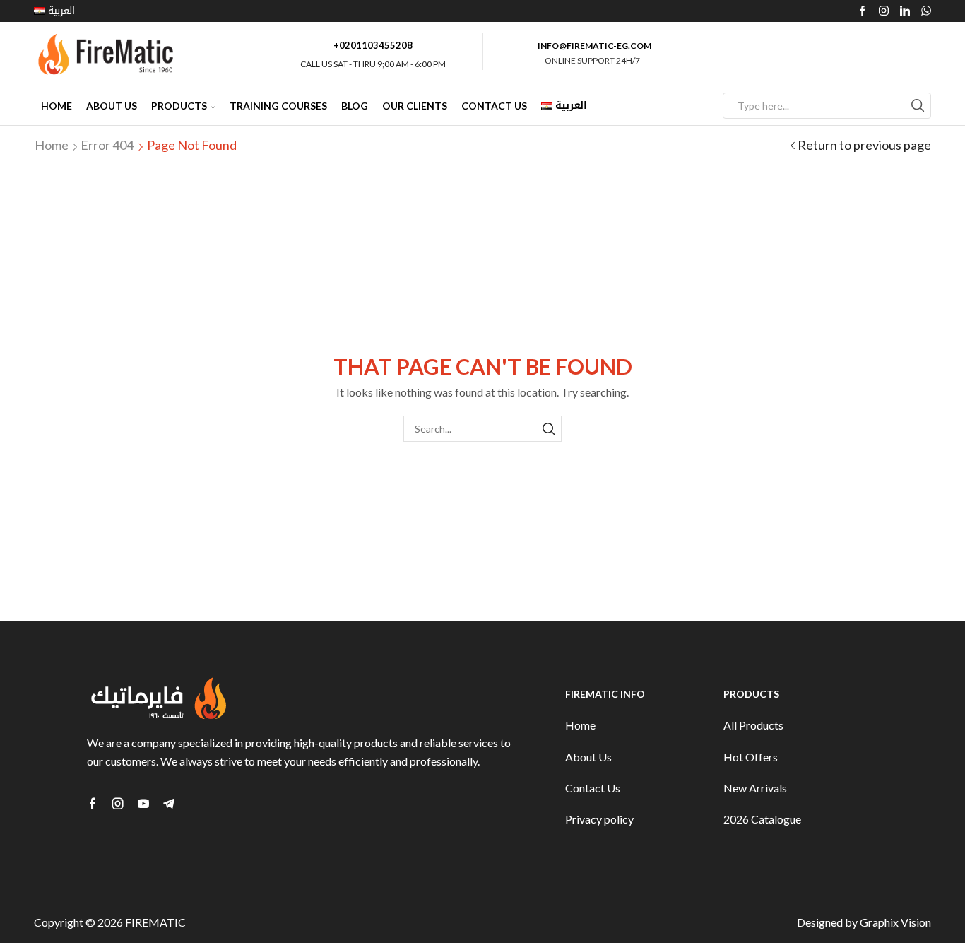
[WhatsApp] (926, 11)
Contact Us (494, 106)
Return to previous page (864, 145)
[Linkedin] (905, 11)
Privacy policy (599, 819)
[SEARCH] (548, 429)
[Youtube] (143, 803)
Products (179, 106)
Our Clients (414, 106)
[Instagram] (884, 11)
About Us (111, 106)
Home (56, 106)
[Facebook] (863, 11)
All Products (753, 725)
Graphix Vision (895, 922)
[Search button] (918, 105)
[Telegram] (168, 803)
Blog (354, 106)
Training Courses (278, 106)
